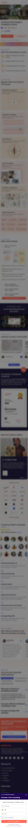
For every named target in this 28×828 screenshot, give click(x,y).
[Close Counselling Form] (26, 795)
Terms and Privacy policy (16, 826)
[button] (2, 810)
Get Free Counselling (13, 821)
